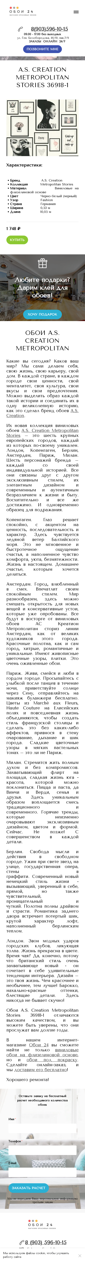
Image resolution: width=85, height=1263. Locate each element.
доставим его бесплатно (40, 1069)
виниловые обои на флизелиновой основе (42, 1052)
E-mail (12, 1163)
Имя (12, 1119)
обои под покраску (52, 1059)
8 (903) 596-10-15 (46, 1242)
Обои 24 (38, 1044)
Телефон (15, 1141)
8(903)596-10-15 (49, 29)
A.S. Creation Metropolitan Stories (42, 433)
